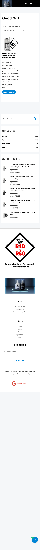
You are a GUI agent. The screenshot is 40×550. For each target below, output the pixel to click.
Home (20, 326)
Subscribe (20, 360)
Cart (20, 337)
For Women (6, 140)
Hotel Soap (6, 144)
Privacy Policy (20, 306)
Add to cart (9, 92)
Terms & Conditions (20, 312)
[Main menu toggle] (36, 4)
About (20, 332)
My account (20, 335)
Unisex (4, 147)
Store (20, 329)
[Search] (36, 119)
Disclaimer (20, 309)
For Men (5, 136)
